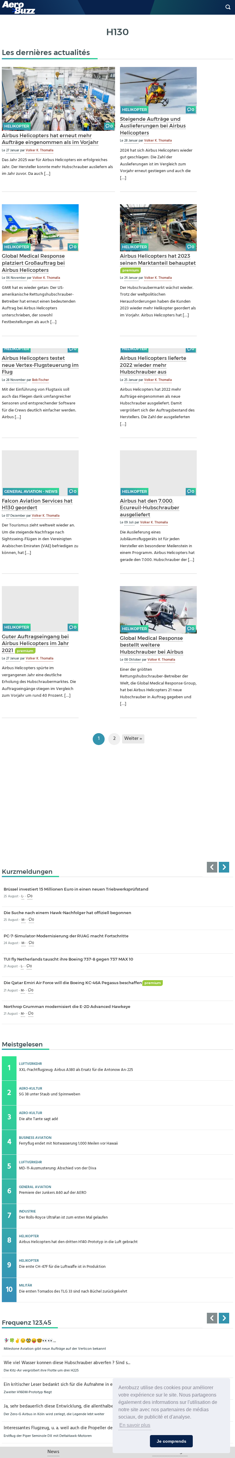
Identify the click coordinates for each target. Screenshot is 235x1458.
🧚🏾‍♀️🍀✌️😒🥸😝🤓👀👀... (30, 1341)
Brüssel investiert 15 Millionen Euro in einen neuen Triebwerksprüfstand (76, 889)
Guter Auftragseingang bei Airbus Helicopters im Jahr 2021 (35, 643)
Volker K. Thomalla (39, 150)
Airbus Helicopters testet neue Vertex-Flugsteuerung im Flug (40, 365)
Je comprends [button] (171, 1441)
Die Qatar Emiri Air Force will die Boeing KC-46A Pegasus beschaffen (82, 982)
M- (23, 920)
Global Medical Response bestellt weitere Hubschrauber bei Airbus (151, 645)
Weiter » (133, 739)
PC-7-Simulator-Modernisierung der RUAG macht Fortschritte (66, 935)
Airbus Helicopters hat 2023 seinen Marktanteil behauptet (158, 259)
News (53, 1452)
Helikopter (16, 126)
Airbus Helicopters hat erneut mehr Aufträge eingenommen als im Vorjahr (50, 139)
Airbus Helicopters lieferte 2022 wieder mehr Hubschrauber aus (153, 365)
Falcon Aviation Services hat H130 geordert (37, 504)
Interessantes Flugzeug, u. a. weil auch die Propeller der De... (64, 1428)
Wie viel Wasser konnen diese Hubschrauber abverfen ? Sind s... (67, 1363)
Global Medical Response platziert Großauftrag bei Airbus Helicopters (33, 263)
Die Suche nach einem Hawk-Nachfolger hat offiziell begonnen (67, 912)
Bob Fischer (40, 380)
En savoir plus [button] (134, 1425)
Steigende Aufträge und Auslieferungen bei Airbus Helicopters (153, 126)
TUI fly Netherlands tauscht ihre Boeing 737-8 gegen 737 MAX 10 (68, 959)
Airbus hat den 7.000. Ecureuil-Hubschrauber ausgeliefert (149, 508)
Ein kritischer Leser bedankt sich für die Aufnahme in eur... (61, 1384)
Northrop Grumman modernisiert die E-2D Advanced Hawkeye (67, 1006)
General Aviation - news (31, 491)
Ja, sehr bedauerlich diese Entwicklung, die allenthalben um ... (65, 1406)
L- (22, 896)
